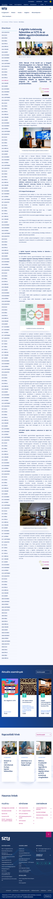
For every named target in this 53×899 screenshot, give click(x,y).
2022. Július (4, 171)
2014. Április (5, 451)
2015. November (5, 397)
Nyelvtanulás (4, 813)
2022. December (5, 157)
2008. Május (4, 655)
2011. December (5, 530)
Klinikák (20, 880)
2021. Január (5, 222)
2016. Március (5, 386)
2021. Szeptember (6, 199)
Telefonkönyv (31, 1)
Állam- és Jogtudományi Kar (7, 848)
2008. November (5, 635)
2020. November (5, 227)
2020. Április (5, 247)
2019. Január (5, 290)
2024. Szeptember (6, 97)
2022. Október (5, 162)
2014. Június (4, 445)
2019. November (5, 261)
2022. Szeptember (6, 165)
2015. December (5, 394)
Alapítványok (21, 848)
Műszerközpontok (36, 12)
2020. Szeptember (6, 233)
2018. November (5, 295)
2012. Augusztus (5, 508)
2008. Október (5, 638)
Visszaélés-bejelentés (24, 890)
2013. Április (5, 485)
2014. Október (5, 434)
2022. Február (5, 185)
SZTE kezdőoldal (4, 4)
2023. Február (5, 151)
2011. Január (5, 561)
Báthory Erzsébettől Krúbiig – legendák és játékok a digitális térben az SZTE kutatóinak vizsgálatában (43, 769)
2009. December (5, 598)
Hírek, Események (6, 16)
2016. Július (4, 375)
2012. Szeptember (6, 505)
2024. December (5, 89)
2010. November (5, 567)
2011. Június (4, 547)
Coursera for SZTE (5, 816)
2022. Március (5, 182)
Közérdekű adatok (35, 890)
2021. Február (5, 219)
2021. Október (5, 196)
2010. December (5, 564)
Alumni (42, 4)
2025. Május (4, 74)
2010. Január (5, 595)
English (45, 1)
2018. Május (4, 312)
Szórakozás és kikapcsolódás (42, 815)
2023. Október (5, 128)
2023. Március (5, 148)
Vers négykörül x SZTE (10, 700)
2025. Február (5, 83)
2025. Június (4, 72)
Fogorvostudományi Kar (6, 860)
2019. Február (5, 287)
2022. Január (5, 188)
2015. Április (5, 417)
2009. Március (5, 624)
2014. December (5, 428)
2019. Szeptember (6, 267)
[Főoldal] (4, 8)
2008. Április (5, 652)
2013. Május (4, 482)
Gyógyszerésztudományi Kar (7, 864)
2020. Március (5, 250)
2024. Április (5, 111)
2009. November (5, 601)
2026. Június (4, 38)
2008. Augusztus (5, 644)
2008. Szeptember (6, 641)
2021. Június (4, 208)
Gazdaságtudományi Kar (7, 862)
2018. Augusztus (5, 304)
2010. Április (5, 587)
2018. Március (5, 318)
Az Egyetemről (5, 12)
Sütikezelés (8, 890)
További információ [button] (28, 896)
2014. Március (5, 454)
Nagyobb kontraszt (50, 1)
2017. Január (5, 358)
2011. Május (4, 550)
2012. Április (5, 519)
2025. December (5, 55)
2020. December (5, 225)
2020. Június (4, 242)
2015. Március (5, 420)
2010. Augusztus (5, 576)
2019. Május (4, 278)
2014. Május (4, 448)
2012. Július (4, 511)
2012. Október (5, 502)
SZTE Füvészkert (22, 820)
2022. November (5, 159)
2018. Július (4, 307)
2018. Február (5, 321)
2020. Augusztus (5, 236)
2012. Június (4, 513)
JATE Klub (21, 823)
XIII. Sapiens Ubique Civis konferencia (27, 701)
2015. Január (5, 426)
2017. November (5, 329)
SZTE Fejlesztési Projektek (24, 868)
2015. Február (5, 423)
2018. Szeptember (6, 301)
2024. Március (5, 114)
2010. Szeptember (6, 573)
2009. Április (5, 621)
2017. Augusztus (5, 338)
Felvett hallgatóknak (18, 4)
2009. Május (4, 618)
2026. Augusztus (5, 32)
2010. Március (5, 590)
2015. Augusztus (5, 406)
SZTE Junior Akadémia (23, 813)
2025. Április (5, 77)
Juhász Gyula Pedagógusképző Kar (8, 866)
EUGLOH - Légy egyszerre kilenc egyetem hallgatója (7, 820)
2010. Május (4, 584)
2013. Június (4, 479)
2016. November (5, 363)
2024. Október (5, 94)
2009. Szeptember (6, 607)
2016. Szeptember (6, 369)
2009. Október (5, 604)
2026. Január (5, 52)
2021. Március (5, 216)
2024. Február (5, 117)
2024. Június (4, 106)
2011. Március (5, 556)
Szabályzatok (21, 850)
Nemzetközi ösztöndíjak (6, 810)
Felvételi (10, 4)
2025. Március (21, 22)
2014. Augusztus (5, 440)
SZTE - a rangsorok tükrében (25, 810)
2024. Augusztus (5, 100)
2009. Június (4, 615)
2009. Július (4, 612)
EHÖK (20, 866)
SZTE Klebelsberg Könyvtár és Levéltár (25, 817)
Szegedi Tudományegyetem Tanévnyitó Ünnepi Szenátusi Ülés (46, 703)
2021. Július (4, 205)
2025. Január (5, 86)
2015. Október (5, 400)
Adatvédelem (39, 1)
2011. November (5, 533)
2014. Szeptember (6, 437)
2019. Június (4, 275)
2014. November (5, 431)
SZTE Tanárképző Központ (7, 876)
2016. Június (4, 377)
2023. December (5, 123)
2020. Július (4, 239)
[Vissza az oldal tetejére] (48, 834)
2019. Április (5, 281)
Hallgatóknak (26, 4)
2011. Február (5, 559)
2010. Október (5, 570)
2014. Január (5, 460)
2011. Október (5, 536)
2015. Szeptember (6, 403)
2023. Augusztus (5, 134)
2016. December (5, 360)
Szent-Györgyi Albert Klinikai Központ (26, 878)
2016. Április (5, 383)
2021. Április (5, 213)
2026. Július (4, 35)
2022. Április (5, 179)
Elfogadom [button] (47, 896)
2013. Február (5, 491)
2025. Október (5, 60)
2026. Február (5, 49)
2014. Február (5, 457)
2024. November (5, 91)
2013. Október (5, 468)
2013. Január (5, 494)
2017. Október (5, 332)
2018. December (5, 292)
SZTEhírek (11, 22)
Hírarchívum (16, 22)
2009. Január (5, 629)
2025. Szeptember (6, 63)
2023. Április (5, 145)
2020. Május (4, 244)
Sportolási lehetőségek (41, 812)
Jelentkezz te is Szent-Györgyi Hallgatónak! (26, 763)
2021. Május (4, 210)
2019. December (5, 258)
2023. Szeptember (6, 131)
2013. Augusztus (5, 474)
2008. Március (5, 658)
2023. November (5, 125)
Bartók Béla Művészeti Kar (7, 850)
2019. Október (5, 264)
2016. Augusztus (5, 372)
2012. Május (4, 516)
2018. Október (5, 298)
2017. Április (5, 349)
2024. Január (5, 120)
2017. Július (4, 341)
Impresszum (43, 890)
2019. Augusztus (5, 270)
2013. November (5, 465)
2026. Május (4, 40)
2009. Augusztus (5, 610)
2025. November (5, 57)
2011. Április (5, 553)
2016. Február (5, 389)
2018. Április (5, 315)
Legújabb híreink (7, 757)
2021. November (5, 193)
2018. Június (4, 309)
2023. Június (4, 140)
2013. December (5, 462)
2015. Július (4, 409)
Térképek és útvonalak (39, 855)
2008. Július (4, 646)
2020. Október (5, 230)
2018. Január (5, 324)
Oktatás (13, 12)
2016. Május (4, 380)
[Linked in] (37, 863)
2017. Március (5, 352)
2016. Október (5, 366)
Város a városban (39, 817)
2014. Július (4, 443)
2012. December (5, 496)
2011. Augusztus (5, 542)
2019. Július (4, 273)
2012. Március (5, 522)
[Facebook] (41, 863)
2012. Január (5, 528)
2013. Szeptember (6, 471)
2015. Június (4, 411)
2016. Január (5, 392)
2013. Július (4, 477)
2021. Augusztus (5, 202)
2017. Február (5, 355)
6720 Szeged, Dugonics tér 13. (44, 848)
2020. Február (5, 253)
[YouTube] (49, 863)
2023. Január (5, 154)
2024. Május (4, 108)
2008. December (5, 632)
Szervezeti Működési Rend (24, 853)
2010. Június (4, 581)
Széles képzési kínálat (23, 808)
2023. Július (4, 137)
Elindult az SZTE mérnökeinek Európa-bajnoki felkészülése (8, 766)
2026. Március (5, 46)
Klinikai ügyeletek (22, 882)
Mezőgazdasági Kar (5, 868)
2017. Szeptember (6, 335)
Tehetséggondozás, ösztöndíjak (8, 808)
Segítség (49, 890)
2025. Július (4, 69)
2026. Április (5, 43)
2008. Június (4, 649)
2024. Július (4, 103)
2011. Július (4, 545)
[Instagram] (45, 863)
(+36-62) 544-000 (42, 850)
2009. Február (5, 627)
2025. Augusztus (5, 66)
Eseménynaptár (41, 672)
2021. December (5, 191)
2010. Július (4, 578)
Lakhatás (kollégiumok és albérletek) (41, 808)
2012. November (5, 499)
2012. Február (5, 525)
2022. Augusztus (5, 168)
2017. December (5, 326)
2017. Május (4, 346)
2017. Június (4, 343)
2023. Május (4, 142)
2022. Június (4, 174)
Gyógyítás (26, 12)
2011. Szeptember (6, 539)
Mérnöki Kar (4, 871)
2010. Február (5, 593)
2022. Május (4, 176)
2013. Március (5, 488)
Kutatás (20, 12)
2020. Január (5, 256)
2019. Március (5, 284)
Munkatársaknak (33, 4)
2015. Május (4, 414)
